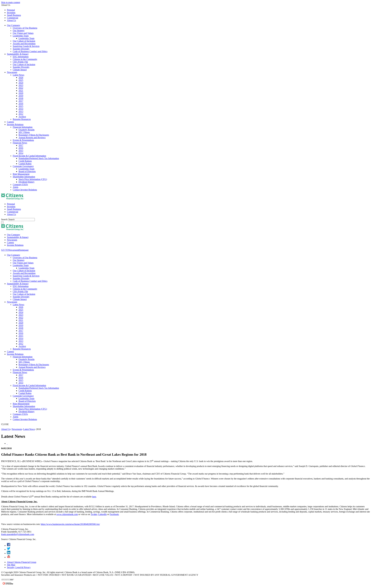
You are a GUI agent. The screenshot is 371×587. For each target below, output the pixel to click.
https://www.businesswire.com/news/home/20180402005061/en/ (70, 524)
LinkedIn (102, 514)
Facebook (114, 514)
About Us (5, 429)
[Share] (7, 443)
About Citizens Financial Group (21, 562)
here (94, 496)
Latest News (29, 429)
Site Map (11, 565)
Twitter (94, 514)
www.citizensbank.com (67, 514)
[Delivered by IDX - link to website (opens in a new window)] (8, 580)
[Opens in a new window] (8, 545)
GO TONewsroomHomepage (15, 250)
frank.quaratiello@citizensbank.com (17, 534)
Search (4, 219)
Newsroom (17, 429)
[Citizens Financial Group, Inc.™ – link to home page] (12, 199)
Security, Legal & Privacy (19, 567)
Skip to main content (10, 2)
